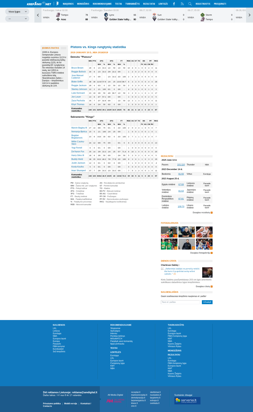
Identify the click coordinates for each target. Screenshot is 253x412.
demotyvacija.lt (138, 397)
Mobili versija (70, 403)
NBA (55, 336)
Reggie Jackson (79, 85)
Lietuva (56, 331)
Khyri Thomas (77, 104)
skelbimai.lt (155, 392)
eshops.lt (154, 400)
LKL (55, 328)
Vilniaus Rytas (174, 346)
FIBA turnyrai (59, 346)
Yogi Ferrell (76, 148)
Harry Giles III (77, 155)
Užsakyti (207, 302)
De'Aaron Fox (77, 151)
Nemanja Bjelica (79, 131)
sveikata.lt (154, 403)
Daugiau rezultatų (201, 213)
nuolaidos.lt (155, 395)
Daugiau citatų (203, 286)
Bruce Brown (77, 68)
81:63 (181, 191)
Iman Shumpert (78, 170)
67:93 (181, 184)
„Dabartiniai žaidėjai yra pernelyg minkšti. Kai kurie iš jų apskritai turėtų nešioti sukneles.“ (182, 271)
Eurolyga (57, 333)
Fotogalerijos (169, 223)
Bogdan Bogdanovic (77, 136)
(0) (174, 273)
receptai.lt (135, 392)
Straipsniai (115, 328)
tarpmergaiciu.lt (138, 400)
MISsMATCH (116, 338)
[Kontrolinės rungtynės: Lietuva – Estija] (169, 244)
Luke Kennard (78, 93)
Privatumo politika (52, 403)
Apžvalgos (115, 331)
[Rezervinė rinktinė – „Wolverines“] (169, 232)
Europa (56, 341)
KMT (112, 366)
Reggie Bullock (78, 71)
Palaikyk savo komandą (121, 341)
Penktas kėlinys (117, 336)
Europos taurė (59, 338)
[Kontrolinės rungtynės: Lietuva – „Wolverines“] (186, 232)
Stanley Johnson (79, 89)
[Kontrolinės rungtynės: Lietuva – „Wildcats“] (204, 232)
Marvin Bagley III (79, 128)
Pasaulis (57, 344)
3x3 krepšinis (59, 351)
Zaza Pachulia (78, 100)
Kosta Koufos (77, 167)
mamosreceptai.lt (139, 395)
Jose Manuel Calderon (77, 76)
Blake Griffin (77, 81)
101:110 (181, 164)
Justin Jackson (78, 163)
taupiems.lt (155, 397)
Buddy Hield (77, 159)
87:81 (181, 199)
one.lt (133, 406)
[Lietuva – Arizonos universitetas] (186, 244)
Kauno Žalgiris (174, 344)
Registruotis (203, 3)
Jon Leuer (76, 97)
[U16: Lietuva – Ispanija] (204, 244)
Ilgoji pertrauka (117, 344)
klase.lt (134, 403)
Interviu (113, 333)
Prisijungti (220, 3)
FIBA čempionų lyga (177, 363)
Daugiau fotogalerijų (200, 253)
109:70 (181, 206)
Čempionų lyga (117, 363)
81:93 (181, 174)
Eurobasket (58, 349)
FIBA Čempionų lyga (177, 336)
